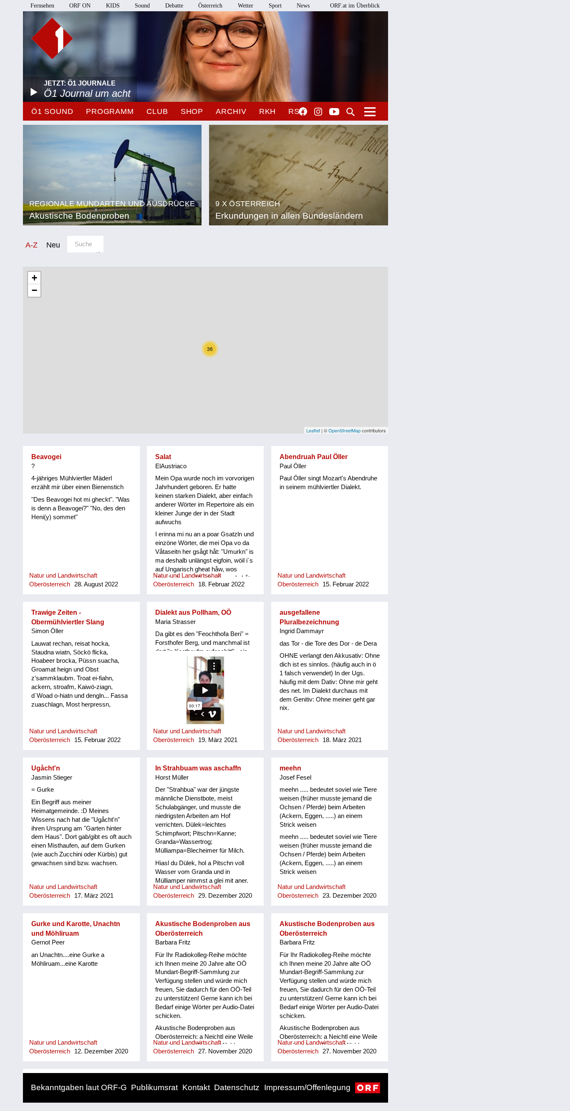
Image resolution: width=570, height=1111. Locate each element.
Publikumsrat (154, 1087)
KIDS (113, 6)
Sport (275, 6)
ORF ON (80, 6)
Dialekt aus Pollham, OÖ (193, 612)
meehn (290, 768)
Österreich (210, 6)
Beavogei (46, 456)
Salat (163, 456)
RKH (267, 111)
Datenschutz (237, 1087)
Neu (53, 244)
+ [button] (34, 278)
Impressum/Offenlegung (307, 1087)
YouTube (334, 112)
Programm (110, 111)
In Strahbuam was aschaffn (198, 768)
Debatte (174, 6)
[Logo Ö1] (52, 38)
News (303, 6)
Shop (192, 111)
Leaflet (313, 430)
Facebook (303, 111)
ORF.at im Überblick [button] (355, 6)
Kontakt (196, 1087)
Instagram (318, 112)
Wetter (245, 6)
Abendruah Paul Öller (314, 456)
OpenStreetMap (344, 430)
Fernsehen (42, 6)
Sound (142, 6)
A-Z (31, 244)
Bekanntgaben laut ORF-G (79, 1087)
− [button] (34, 290)
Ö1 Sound (52, 111)
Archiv (231, 111)
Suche (350, 112)
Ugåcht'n (45, 768)
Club (157, 111)
